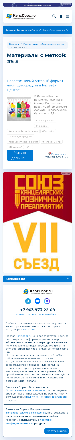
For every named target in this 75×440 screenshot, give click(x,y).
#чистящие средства (20, 136)
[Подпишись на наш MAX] (47, 300)
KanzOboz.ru (30, 329)
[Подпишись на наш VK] (37, 300)
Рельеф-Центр (58, 154)
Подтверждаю (57, 431)
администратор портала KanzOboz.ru (37, 314)
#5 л (29, 147)
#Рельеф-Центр (45, 120)
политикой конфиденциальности (46, 396)
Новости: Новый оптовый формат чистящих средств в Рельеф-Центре (35, 85)
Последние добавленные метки (43, 44)
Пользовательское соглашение (26, 390)
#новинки (42, 125)
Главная (14, 44)
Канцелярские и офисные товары (23, 18)
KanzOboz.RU (15, 278)
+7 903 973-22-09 (37, 310)
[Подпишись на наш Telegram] (28, 300)
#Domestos (48, 131)
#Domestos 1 (15, 147)
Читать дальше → (20, 155)
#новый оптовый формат (23, 141)
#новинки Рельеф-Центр (23, 131)
